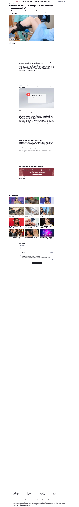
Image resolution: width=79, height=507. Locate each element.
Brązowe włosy (41, 491)
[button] (59, 1)
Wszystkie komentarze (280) (36, 262)
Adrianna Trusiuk (13, 42)
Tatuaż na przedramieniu (42, 494)
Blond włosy (14, 491)
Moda (45, 1)
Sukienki (54, 494)
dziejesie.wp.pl (40, 166)
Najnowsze (24, 1)
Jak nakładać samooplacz (16, 493)
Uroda (49, 1)
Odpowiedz (23, 252)
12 (53, 252)
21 (53, 259)
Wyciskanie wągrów (42, 492)
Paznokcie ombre (15, 492)
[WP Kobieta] (19, 1)
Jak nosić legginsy (29, 491)
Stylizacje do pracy (29, 492)
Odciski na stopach (15, 494)
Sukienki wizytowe (29, 493)
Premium (41, 1)
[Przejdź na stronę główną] (17, 1)
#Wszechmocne (37, 1)
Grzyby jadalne (54, 493)
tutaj (28, 505)
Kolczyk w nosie (41, 493)
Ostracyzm (54, 492)
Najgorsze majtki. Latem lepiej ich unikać (31, 148)
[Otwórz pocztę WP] (56, 1)
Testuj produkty (30, 1)
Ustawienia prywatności (51, 499)
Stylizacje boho (28, 494)
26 (51, 252)
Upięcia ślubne (54, 491)
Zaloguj (62, 1)
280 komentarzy (48, 43)
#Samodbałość (38, 150)
